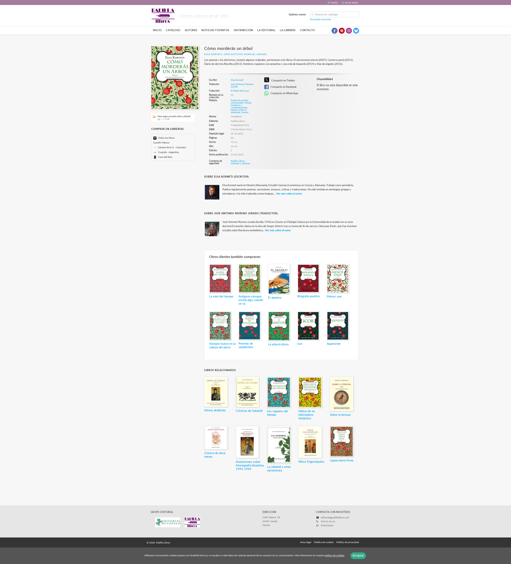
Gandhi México (161, 142)
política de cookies (334, 555)
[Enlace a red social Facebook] (335, 31)
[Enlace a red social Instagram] (349, 31)
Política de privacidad (347, 542)
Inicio (157, 30)
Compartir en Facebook (283, 87)
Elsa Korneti (213, 54)
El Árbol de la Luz (240, 91)
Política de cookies (324, 542)
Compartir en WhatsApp (284, 93)
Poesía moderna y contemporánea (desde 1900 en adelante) (241, 108)
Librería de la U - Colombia (171, 147)
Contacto (307, 30)
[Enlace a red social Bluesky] (356, 31)
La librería (287, 30)
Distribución (243, 30)
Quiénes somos (297, 14)
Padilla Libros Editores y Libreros (240, 162)
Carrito (334, 2)
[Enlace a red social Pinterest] (342, 31)
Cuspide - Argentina (168, 152)
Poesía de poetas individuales (239, 101)
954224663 (327, 525)
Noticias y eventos (215, 30)
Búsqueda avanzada (320, 19)
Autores (191, 30)
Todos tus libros (166, 138)
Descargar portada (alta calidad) (173, 117)
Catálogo (173, 30)
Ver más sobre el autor (289, 194)
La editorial (266, 30)
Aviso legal (305, 542)
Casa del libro (164, 157)
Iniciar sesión (351, 2)
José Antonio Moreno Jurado (245, 54)
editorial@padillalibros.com (335, 517)
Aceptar (358, 555)
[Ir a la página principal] (163, 15)
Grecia (245, 112)
